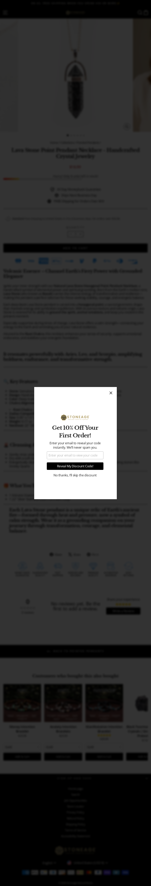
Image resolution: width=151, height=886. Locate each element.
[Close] (111, 393)
